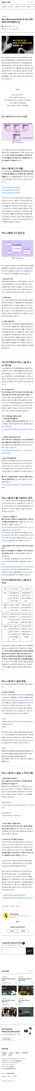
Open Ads (6, 2)
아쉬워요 (23, 931)
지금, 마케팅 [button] (10, 6)
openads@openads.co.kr (10, 1068)
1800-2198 (11, 1066)
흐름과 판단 (17, 6)
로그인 (32, 2)
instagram (4, 1076)
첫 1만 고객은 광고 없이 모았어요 (23, 1001)
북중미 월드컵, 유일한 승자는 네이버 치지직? (25, 979)
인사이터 (24, 6)
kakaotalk (14, 1076)
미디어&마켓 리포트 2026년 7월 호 (8, 979)
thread (9, 1076)
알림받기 (17, 921)
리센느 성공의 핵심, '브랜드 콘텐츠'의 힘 (8, 1001)
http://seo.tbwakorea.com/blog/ (11, 192)
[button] (31, 971)
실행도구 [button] (29, 6)
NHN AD (5, 1049)
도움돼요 (12, 931)
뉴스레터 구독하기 (6, 1039)
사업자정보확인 (18, 1060)
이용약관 (3, 1073)
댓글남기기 (29, 951)
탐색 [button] (5, 6)
